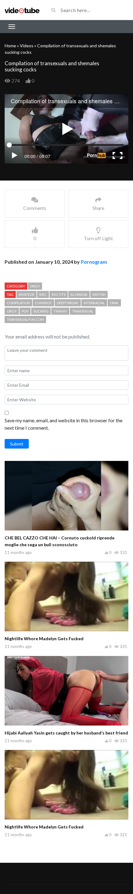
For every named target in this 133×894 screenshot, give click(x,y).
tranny (60, 311)
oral (114, 303)
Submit (17, 443)
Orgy (35, 286)
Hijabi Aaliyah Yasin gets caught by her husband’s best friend (66, 732)
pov (25, 311)
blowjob (79, 294)
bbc (43, 294)
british (98, 294)
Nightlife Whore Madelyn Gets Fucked (44, 638)
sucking (41, 311)
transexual (82, 311)
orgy (12, 311)
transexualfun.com (25, 319)
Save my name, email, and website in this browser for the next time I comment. (63, 424)
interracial (94, 303)
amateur (26, 294)
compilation (18, 303)
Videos (26, 45)
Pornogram (94, 262)
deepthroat (68, 303)
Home (10, 45)
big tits (59, 294)
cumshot (43, 303)
